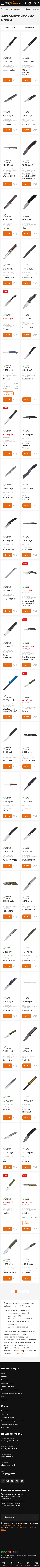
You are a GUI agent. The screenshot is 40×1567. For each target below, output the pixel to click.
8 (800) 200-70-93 (9, 1441)
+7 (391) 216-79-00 (21, 1353)
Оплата (4, 1373)
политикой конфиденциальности (13, 1525)
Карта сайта (5, 1427)
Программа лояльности (10, 1390)
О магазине (5, 1411)
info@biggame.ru (8, 1474)
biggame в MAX (8, 1465)
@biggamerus (7, 1457)
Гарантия (4, 1380)
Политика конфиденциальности (13, 1421)
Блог (2, 1396)
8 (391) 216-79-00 (9, 1449)
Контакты (4, 1414)
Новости (4, 1400)
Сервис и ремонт (7, 1383)
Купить (7, 80)
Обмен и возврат (7, 1386)
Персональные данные (9, 1424)
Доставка (4, 1376)
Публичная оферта (8, 1417)
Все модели (7, 393)
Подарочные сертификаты (11, 1393)
